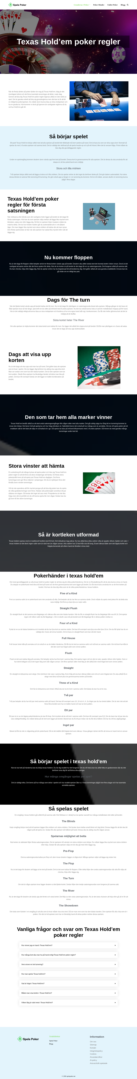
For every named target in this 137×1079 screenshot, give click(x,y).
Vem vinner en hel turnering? (32, 964)
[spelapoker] (17, 5)
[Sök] (127, 5)
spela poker (41, 472)
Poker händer (98, 5)
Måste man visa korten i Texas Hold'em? (36, 993)
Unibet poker (112, 5)
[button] (89, 4)
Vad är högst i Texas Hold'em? (32, 983)
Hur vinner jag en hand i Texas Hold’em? (36, 945)
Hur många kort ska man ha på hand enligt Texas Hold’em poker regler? (48, 955)
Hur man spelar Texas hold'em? (33, 974)
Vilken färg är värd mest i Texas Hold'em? (37, 1002)
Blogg (123, 5)
